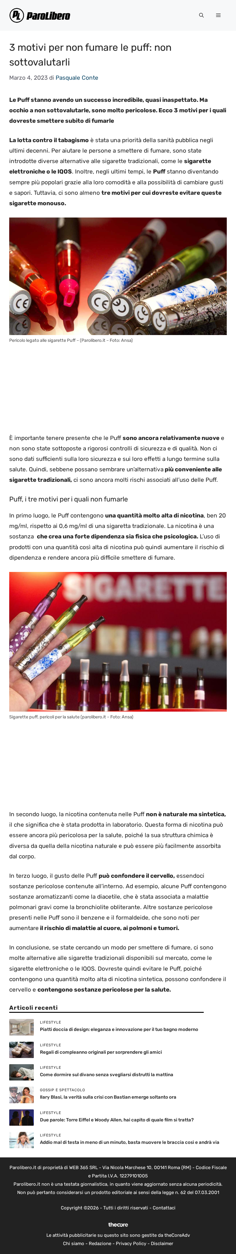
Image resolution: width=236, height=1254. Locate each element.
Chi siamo (73, 1243)
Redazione (100, 1243)
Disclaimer (162, 1243)
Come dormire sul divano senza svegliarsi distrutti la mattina (106, 1074)
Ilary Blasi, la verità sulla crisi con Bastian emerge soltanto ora (108, 1097)
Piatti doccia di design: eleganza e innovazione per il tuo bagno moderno (119, 1029)
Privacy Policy (131, 1243)
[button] (201, 15)
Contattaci (164, 1208)
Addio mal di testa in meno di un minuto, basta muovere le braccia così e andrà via (129, 1142)
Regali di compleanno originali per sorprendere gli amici (101, 1052)
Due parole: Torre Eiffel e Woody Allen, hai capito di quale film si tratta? (117, 1120)
